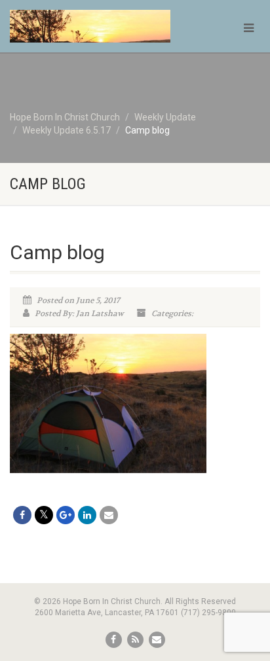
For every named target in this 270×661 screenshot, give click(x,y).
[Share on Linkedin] (87, 515)
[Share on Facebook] (22, 515)
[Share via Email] (109, 515)
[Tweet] (44, 515)
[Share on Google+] (65, 515)
